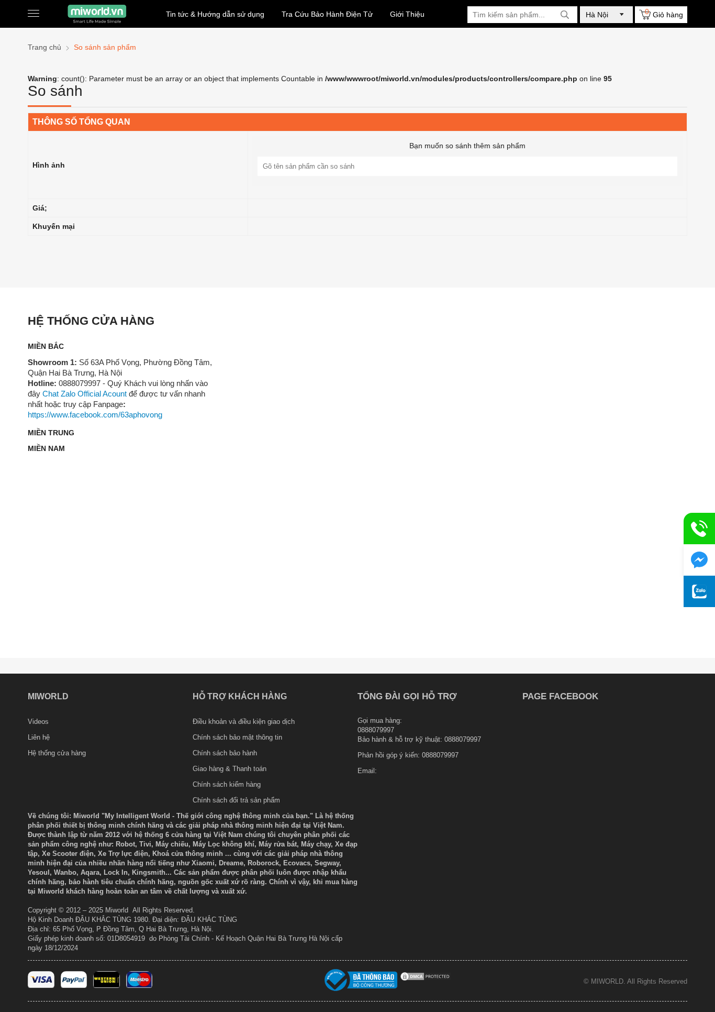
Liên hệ (39, 737)
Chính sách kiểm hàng (227, 784)
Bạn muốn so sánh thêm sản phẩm (467, 145)
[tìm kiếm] (564, 14)
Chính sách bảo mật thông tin (237, 737)
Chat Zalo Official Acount (84, 393)
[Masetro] (139, 985)
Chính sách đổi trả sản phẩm (236, 800)
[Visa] (41, 985)
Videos (38, 721)
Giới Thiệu (407, 14)
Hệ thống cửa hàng (57, 753)
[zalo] (699, 591)
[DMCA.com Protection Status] (425, 979)
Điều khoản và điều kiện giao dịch (244, 721)
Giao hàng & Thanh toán (229, 769)
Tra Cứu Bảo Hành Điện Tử (327, 14)
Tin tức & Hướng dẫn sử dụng (215, 14)
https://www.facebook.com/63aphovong (95, 414)
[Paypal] (74, 985)
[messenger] (699, 560)
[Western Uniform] (106, 985)
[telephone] (699, 528)
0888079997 (440, 755)
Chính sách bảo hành (225, 753)
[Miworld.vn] (96, 14)
